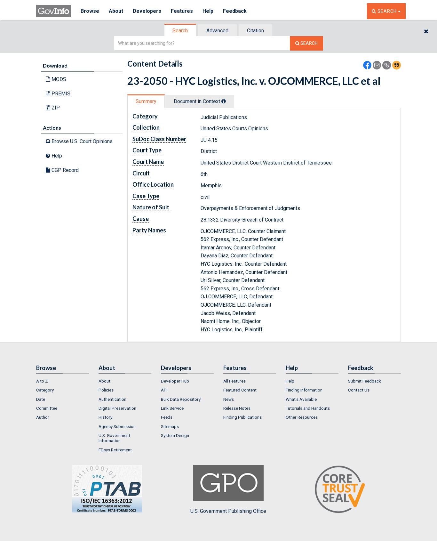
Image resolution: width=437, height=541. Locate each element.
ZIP (55, 108)
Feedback (235, 11)
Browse (90, 11)
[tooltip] (223, 101)
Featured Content (240, 389)
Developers (147, 11)
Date (40, 399)
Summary (146, 101)
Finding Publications (242, 417)
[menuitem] (62, 381)
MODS (58, 79)
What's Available (301, 399)
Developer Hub (175, 381)
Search (180, 31)
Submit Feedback (364, 381)
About (116, 11)
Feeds (166, 417)
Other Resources (302, 417)
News (228, 399)
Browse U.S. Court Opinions (81, 141)
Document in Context (197, 101)
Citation (255, 31)
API (164, 389)
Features (182, 11)
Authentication (112, 399)
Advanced (217, 31)
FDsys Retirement (115, 449)
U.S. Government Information (114, 438)
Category (45, 389)
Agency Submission (117, 426)
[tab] (180, 30)
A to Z (42, 381)
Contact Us (358, 389)
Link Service (172, 408)
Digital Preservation (117, 408)
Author (42, 417)
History (105, 417)
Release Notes (236, 408)
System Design (175, 435)
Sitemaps (170, 426)
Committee (46, 408)
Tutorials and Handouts (308, 408)
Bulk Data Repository (181, 399)
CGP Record (64, 170)
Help (208, 11)
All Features (234, 381)
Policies (106, 389)
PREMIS (60, 94)
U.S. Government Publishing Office (228, 511)
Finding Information (304, 389)
